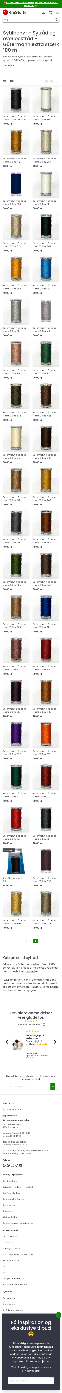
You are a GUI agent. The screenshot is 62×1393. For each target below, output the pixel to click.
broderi (30, 971)
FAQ (5, 1266)
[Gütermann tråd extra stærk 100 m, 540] (46, 572)
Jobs (5, 1272)
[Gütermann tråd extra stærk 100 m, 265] (16, 614)
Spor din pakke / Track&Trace (18, 1254)
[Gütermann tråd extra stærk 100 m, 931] (46, 360)
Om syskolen (9, 1298)
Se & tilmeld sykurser (13, 1310)
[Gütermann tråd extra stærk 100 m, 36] (46, 826)
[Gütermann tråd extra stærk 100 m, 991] (16, 360)
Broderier (7, 1211)
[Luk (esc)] (58, 1315)
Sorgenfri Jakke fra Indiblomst (18, 1223)
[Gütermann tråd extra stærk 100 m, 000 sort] (16, 106)
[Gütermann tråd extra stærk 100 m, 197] (46, 275)
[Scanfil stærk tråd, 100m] (16, 868)
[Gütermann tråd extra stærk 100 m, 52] (16, 656)
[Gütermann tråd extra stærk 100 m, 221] (46, 783)
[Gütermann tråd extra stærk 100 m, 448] (46, 699)
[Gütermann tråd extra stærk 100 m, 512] (16, 699)
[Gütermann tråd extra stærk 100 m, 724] (46, 910)
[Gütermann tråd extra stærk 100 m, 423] (46, 402)
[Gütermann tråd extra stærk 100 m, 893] (16, 910)
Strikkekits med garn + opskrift (18, 1187)
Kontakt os (8, 1242)
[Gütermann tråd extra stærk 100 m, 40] (46, 318)
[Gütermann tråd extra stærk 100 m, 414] (16, 445)
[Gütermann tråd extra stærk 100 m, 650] (46, 529)
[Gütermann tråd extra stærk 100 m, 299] (46, 149)
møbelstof (39, 967)
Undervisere (9, 1304)
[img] (31, 1021)
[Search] (56, 19)
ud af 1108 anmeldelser (29, 1024)
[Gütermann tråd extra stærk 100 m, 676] (16, 402)
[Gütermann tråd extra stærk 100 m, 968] (46, 487)
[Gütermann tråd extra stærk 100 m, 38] (16, 318)
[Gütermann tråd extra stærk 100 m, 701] (16, 529)
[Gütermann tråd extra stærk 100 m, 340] (16, 783)
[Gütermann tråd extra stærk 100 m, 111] (46, 191)
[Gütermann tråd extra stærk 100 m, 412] (16, 149)
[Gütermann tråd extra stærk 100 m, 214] (46, 614)
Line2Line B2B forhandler (15, 1284)
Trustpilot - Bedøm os (13, 1278)
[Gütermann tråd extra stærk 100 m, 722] (16, 233)
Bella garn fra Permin (13, 1199)
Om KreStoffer (10, 1236)
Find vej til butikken (12, 1248)
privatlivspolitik (31, 1370)
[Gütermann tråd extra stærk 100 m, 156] (16, 826)
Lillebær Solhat (10, 1217)
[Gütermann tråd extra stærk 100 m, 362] (16, 275)
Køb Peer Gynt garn (12, 1193)
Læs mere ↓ (9, 65)
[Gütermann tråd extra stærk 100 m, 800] (46, 106)
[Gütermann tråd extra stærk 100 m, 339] (16, 191)
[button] (8, 1042)
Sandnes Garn (10, 1181)
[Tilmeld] (51, 1380)
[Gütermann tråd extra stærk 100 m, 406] (46, 445)
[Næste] (35, 941)
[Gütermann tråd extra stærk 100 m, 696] (46, 868)
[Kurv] (50, 12)
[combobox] (31, 19)
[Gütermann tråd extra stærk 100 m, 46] (46, 656)
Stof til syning (9, 1205)
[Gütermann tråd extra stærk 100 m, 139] (16, 487)
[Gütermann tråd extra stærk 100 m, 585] (16, 572)
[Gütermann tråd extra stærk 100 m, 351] (46, 741)
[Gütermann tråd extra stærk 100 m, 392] (16, 741)
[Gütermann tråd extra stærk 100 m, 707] (46, 233)
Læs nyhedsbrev (11, 1260)
